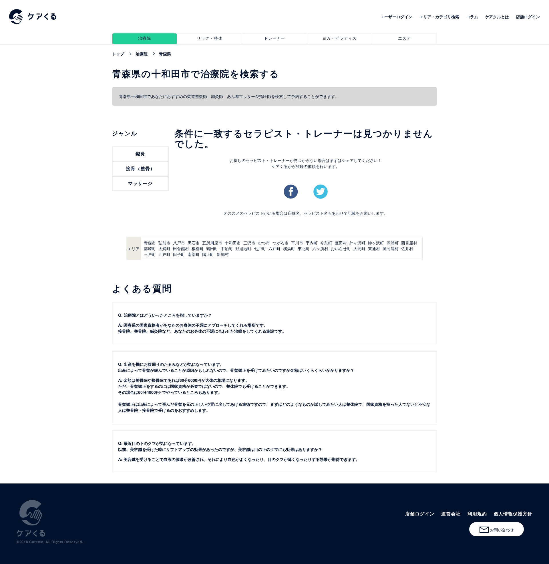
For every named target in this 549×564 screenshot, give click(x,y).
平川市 (297, 243)
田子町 (179, 254)
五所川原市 (212, 243)
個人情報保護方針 (513, 513)
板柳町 (198, 248)
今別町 (326, 243)
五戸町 (164, 254)
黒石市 (194, 243)
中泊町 (227, 248)
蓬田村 (341, 243)
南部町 (194, 254)
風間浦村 (391, 248)
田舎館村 (181, 248)
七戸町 (260, 248)
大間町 (359, 248)
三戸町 (150, 254)
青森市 (150, 243)
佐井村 (407, 248)
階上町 (208, 254)
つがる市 (280, 243)
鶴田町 (212, 248)
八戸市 (179, 243)
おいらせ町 (341, 248)
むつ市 (264, 243)
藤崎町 (150, 248)
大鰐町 (164, 248)
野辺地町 (243, 248)
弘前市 (164, 243)
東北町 (304, 248)
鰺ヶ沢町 (376, 243)
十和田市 (233, 243)
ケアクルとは (497, 16)
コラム (472, 16)
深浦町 (393, 243)
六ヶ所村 (320, 248)
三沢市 (249, 243)
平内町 (312, 243)
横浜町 (289, 248)
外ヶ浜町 (357, 243)
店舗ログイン (528, 16)
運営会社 (451, 513)
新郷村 (223, 254)
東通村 (374, 248)
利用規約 (477, 513)
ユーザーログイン (396, 16)
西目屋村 (409, 243)
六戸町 (274, 248)
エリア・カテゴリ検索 (439, 16)
